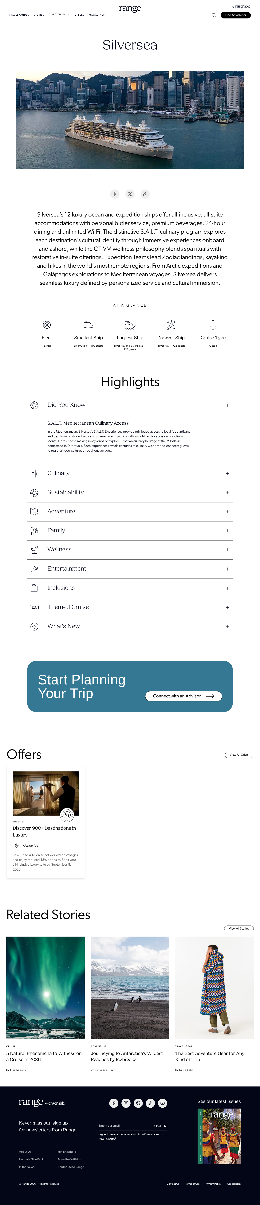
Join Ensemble (66, 1151)
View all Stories (239, 928)
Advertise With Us (69, 1159)
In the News (26, 1167)
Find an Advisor (235, 15)
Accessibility (234, 1184)
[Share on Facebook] (114, 194)
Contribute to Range (70, 1167)
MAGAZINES (97, 15)
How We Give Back (31, 1159)
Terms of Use (192, 1184)
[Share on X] (130, 194)
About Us (25, 1151)
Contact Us (173, 1184)
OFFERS (79, 15)
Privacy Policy (213, 1184)
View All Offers (239, 754)
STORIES (39, 15)
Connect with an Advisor (177, 696)
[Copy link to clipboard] (145, 194)
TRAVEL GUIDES (19, 15)
